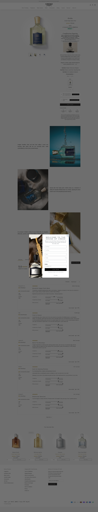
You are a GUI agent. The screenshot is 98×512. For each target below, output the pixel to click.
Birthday (46, 264)
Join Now (55, 269)
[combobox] (55, 258)
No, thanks (55, 275)
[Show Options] (65, 258)
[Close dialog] (67, 236)
